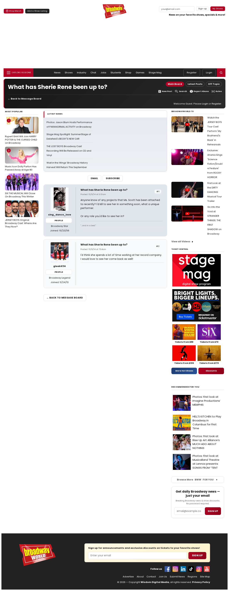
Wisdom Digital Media (155, 582)
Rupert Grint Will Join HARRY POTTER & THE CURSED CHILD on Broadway (21, 132)
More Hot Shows (184, 370)
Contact (151, 576)
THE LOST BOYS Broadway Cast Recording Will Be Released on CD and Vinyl (69, 151)
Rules (219, 91)
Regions (192, 576)
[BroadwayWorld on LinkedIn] (183, 569)
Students (116, 72)
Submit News (177, 576)
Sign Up (197, 555)
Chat (93, 72)
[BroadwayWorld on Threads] (199, 569)
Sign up (213, 511)
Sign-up (202, 8)
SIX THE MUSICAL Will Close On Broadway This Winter (20, 187)
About (140, 576)
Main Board (175, 84)
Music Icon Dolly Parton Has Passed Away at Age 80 (20, 160)
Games (140, 72)
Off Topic (214, 84)
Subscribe (113, 178)
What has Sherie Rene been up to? (104, 190)
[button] (221, 72)
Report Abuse (201, 91)
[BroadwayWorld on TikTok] (191, 569)
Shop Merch (15, 10)
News (57, 72)
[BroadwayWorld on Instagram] (175, 569)
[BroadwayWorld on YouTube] (207, 569)
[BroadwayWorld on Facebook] (167, 569)
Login (209, 72)
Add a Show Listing (37, 10)
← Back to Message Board (24, 98)
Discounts (211, 370)
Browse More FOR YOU (195, 479)
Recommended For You (185, 387)
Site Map (205, 576)
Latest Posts (195, 84)
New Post (167, 91)
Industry (81, 72)
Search (183, 91)
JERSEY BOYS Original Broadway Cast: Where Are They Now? (20, 215)
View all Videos (180, 241)
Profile (59, 220)
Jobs (103, 72)
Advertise (128, 576)
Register (192, 72)
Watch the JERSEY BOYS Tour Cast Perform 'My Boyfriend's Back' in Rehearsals (214, 131)
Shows (69, 72)
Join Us (163, 576)
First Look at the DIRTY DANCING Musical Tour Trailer (214, 192)
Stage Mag (155, 72)
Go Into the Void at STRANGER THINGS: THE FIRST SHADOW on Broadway (214, 220)
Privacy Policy (201, 582)
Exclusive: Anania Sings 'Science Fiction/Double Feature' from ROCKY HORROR (215, 164)
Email (94, 178)
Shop (128, 72)
